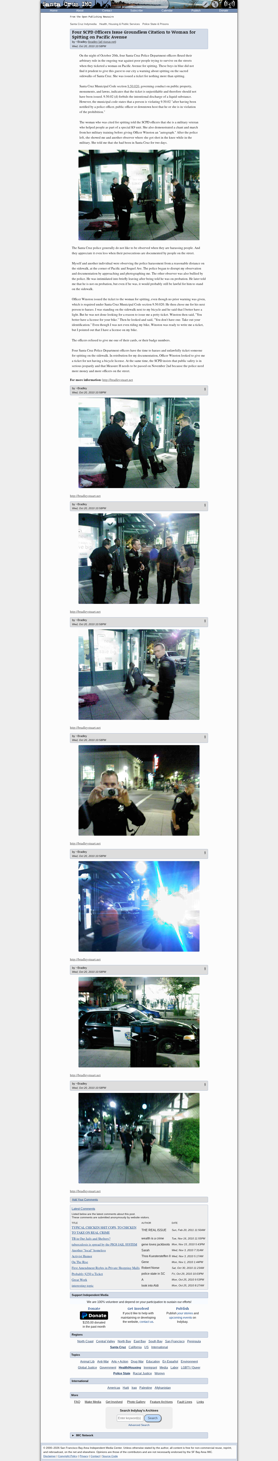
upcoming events (180, 1317)
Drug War (137, 1361)
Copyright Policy (67, 1456)
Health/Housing (130, 1367)
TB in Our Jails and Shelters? (91, 1238)
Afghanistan (163, 1387)
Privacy (84, 1456)
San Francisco (175, 1341)
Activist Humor (82, 1256)
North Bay (124, 1341)
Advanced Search (139, 1425)
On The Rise (80, 1262)
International (159, 1347)
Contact (107, 10)
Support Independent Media (90, 1295)
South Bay (155, 1341)
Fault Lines (184, 1401)
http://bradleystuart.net (117, 380)
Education (153, 1361)
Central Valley (105, 1341)
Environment (189, 1361)
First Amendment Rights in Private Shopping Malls (106, 1268)
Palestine (145, 1387)
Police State (121, 1373)
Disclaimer (49, 1456)
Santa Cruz (118, 1347)
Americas (113, 1387)
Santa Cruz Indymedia (83, 23)
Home (53, 10)
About (79, 10)
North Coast (85, 1341)
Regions (77, 1334)
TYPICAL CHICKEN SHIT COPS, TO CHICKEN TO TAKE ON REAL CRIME (104, 1230)
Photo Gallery (136, 1401)
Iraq (134, 1387)
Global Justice (87, 1367)
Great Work (79, 1280)
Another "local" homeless (89, 1250)
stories (185, 1313)
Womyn (160, 1373)
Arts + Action (119, 1361)
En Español (170, 1361)
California (135, 1347)
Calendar (167, 10)
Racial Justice (142, 1373)
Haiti (126, 1387)
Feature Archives (161, 1401)
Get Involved (114, 1401)
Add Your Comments (85, 1199)
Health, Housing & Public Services (119, 23)
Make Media (93, 1401)
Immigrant (150, 1367)
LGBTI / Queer (190, 1367)
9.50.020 (133, 86)
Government (108, 1367)
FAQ (77, 1401)
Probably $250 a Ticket (87, 1274)
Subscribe (136, 10)
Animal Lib (87, 1361)
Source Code (110, 1456)
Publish (195, 10)
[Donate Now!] (94, 1315)
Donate (223, 10)
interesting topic (83, 1285)
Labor (174, 1367)
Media (164, 1367)
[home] (76, 4)
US (146, 1347)
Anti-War (103, 1361)
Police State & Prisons (155, 23)
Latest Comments (83, 1208)
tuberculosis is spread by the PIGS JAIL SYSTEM (104, 1244)
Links (200, 1401)
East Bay (140, 1341)
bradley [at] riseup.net (102, 41)
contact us (146, 1321)
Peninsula (194, 1341)
